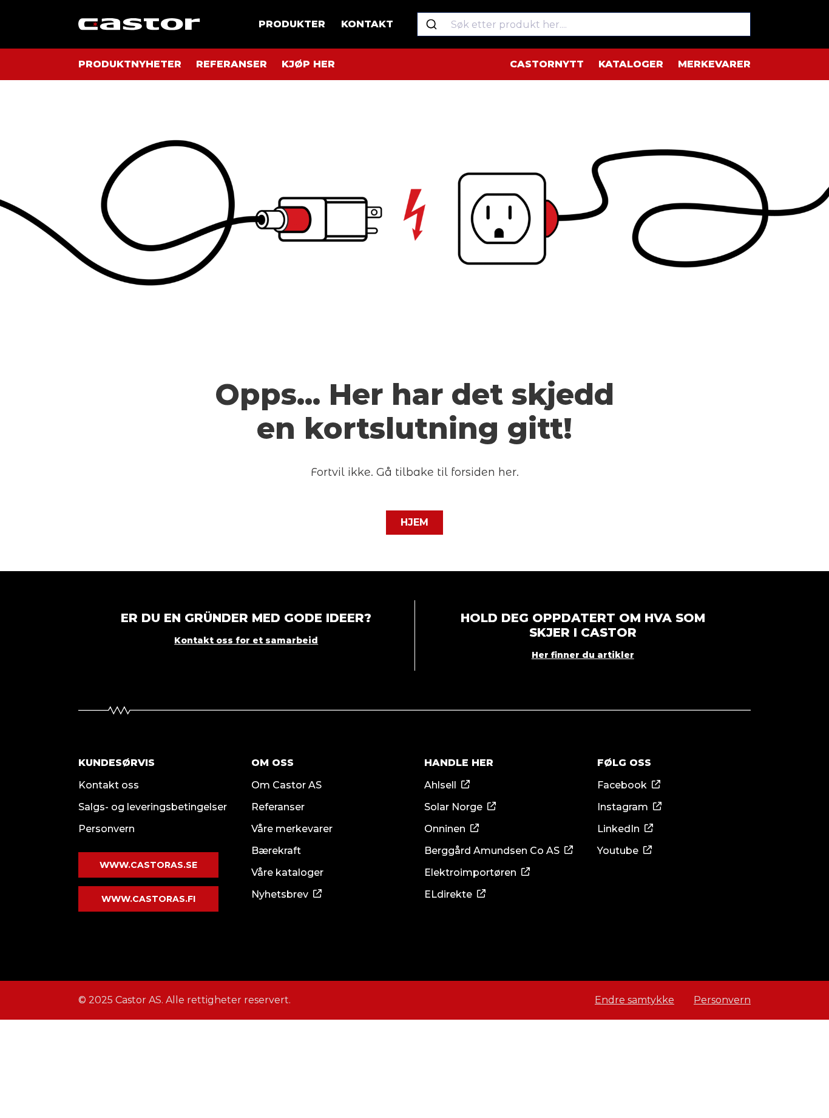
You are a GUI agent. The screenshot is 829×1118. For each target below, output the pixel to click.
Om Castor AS (286, 785)
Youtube (617, 850)
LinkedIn (618, 829)
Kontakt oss (108, 785)
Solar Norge (453, 807)
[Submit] (431, 24)
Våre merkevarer (292, 829)
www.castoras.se (148, 864)
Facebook (622, 785)
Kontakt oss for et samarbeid (246, 640)
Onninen (444, 829)
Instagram (622, 807)
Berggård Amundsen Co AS (492, 850)
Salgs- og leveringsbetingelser (152, 807)
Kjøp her (308, 64)
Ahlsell (440, 785)
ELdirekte (448, 894)
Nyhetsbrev (279, 894)
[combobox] (584, 24)
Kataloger (630, 64)
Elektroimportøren (470, 872)
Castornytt (547, 64)
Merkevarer (714, 64)
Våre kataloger (287, 872)
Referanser (231, 64)
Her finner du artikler (583, 654)
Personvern (106, 829)
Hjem (414, 522)
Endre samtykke (634, 1000)
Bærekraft (276, 850)
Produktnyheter (129, 64)
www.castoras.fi (148, 898)
